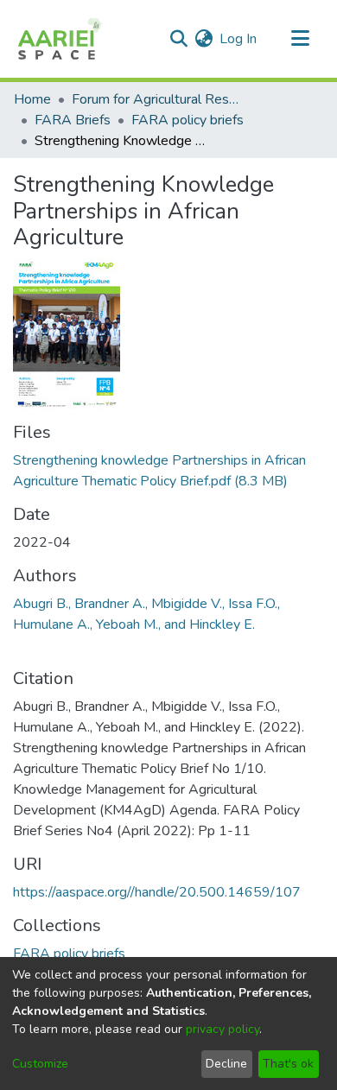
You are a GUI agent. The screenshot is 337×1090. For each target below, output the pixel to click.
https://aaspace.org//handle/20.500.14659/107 (157, 892)
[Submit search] (178, 39)
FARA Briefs (73, 120)
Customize (40, 1063)
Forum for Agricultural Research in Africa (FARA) (158, 99)
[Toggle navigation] (300, 38)
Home (32, 99)
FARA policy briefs (187, 120)
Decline (226, 1063)
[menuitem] (203, 39)
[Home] (58, 38)
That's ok (288, 1063)
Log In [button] (238, 38)
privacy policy (222, 1029)
